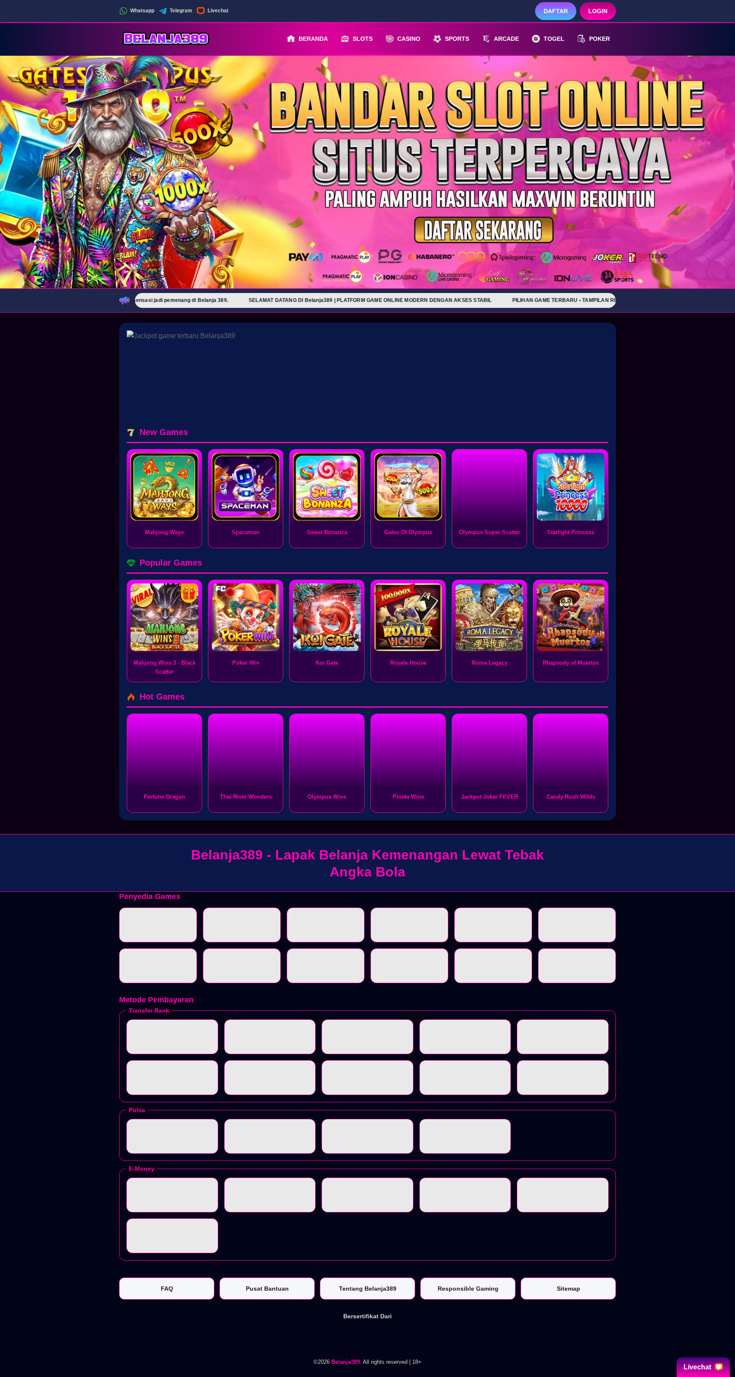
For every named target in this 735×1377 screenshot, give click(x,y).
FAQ (167, 1288)
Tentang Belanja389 (367, 1288)
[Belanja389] (166, 39)
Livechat (218, 11)
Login (597, 11)
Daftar (556, 11)
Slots (363, 38)
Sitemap (568, 1288)
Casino (408, 38)
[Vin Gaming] (367, 1337)
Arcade (506, 38)
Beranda (313, 38)
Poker (599, 38)
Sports (457, 38)
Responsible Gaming (468, 1288)
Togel (554, 38)
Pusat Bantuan (267, 1288)
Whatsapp (142, 11)
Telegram (181, 11)
